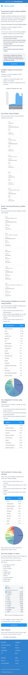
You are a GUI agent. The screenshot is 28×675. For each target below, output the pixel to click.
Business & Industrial (10, 430)
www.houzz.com (12, 160)
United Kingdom (11, 506)
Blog (16, 653)
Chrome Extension (18, 1)
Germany (9, 516)
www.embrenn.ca (9, 288)
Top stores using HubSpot (10, 38)
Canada (8, 513)
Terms (16, 663)
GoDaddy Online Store (10, 365)
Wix (6, 341)
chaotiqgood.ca (9, 271)
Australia (9, 511)
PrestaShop (8, 348)
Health (7, 440)
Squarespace (8, 343)
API (2, 653)
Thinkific (7, 358)
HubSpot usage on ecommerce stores (13, 36)
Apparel (7, 432)
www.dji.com (11, 177)
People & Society (9, 447)
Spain (8, 521)
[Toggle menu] (26, 6)
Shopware (7, 370)
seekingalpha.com (13, 143)
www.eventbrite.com (13, 127)
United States (10, 503)
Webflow (7, 353)
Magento (7, 338)
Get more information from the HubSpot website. (14, 24)
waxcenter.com (12, 193)
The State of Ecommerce (9, 637)
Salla (6, 331)
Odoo (6, 368)
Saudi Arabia (10, 508)
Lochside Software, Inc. (7, 672)
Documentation (5, 663)
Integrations (4, 650)
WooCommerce (9, 328)
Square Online (8, 375)
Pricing (3, 660)
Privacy (17, 660)
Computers (8, 442)
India (8, 523)
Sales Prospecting (5, 645)
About (16, 645)
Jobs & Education (9, 445)
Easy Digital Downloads (11, 373)
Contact (17, 647)
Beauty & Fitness (9, 435)
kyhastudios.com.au (10, 238)
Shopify (7, 333)
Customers (18, 650)
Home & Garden (9, 428)
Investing (3, 647)
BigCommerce (8, 346)
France (8, 518)
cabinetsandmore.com (11, 222)
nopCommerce (8, 355)
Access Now (14, 64)
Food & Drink (8, 437)
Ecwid (6, 350)
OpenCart (7, 363)
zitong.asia (8, 255)
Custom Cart (8, 336)
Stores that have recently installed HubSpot (14, 40)
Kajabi (6, 360)
